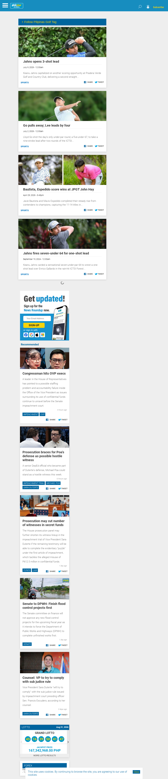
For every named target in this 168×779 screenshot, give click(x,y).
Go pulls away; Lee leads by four (46, 125)
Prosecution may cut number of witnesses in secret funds (43, 523)
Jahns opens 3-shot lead (41, 61)
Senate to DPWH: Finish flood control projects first (43, 606)
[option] (44, 742)
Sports (25, 82)
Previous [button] (21, 742)
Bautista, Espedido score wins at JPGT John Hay (58, 189)
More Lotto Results (44, 755)
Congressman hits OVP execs (44, 373)
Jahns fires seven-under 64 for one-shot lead (56, 253)
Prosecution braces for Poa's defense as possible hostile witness (43, 456)
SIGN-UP (34, 325)
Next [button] (68, 742)
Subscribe (158, 7)
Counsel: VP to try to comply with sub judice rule (43, 680)
